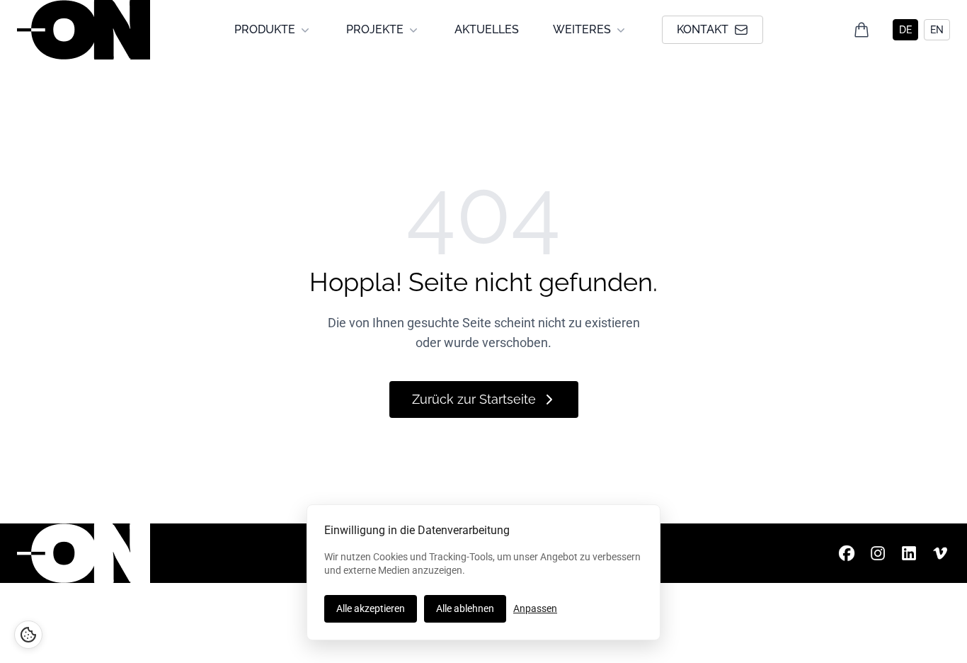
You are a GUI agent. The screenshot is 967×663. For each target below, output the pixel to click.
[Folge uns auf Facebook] (847, 553)
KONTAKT (702, 29)
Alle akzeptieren (370, 608)
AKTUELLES (486, 29)
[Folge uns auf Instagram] (878, 553)
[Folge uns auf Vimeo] (940, 553)
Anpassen (535, 608)
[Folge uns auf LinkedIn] (909, 553)
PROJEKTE (375, 29)
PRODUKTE (264, 29)
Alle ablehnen (465, 608)
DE (905, 29)
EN (937, 29)
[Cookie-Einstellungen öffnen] (28, 634)
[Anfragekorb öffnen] (861, 30)
